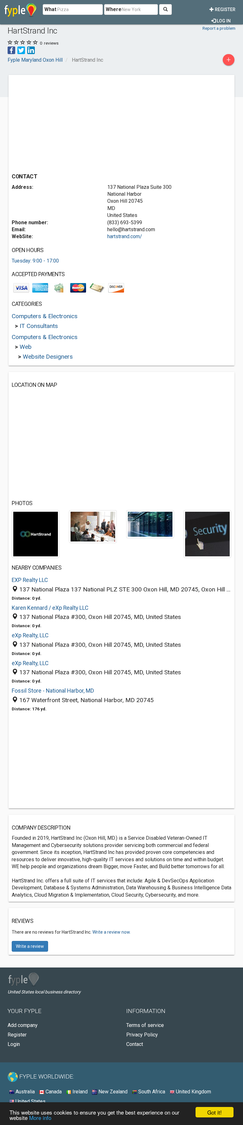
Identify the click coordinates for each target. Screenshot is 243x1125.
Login (14, 1044)
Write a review (30, 946)
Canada (53, 1092)
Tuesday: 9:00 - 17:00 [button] (35, 261)
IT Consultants (39, 326)
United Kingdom (193, 1092)
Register (224, 9)
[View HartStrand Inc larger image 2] (93, 526)
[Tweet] (21, 50)
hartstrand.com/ (124, 236)
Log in (223, 20)
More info (40, 1118)
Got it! (214, 1112)
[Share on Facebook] (11, 50)
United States (30, 1101)
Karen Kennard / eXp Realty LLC (50, 608)
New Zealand (112, 1092)
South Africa (151, 1092)
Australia (24, 1092)
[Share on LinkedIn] (31, 50)
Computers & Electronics (45, 316)
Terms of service (145, 1025)
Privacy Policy (142, 1035)
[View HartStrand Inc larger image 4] (207, 534)
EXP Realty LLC (30, 580)
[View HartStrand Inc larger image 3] (150, 524)
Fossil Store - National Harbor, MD (53, 691)
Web (26, 346)
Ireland (79, 1092)
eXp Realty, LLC (30, 635)
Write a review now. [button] (111, 932)
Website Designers (48, 356)
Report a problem (218, 28)
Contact (134, 1044)
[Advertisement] (65, 122)
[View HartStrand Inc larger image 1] (35, 534)
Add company (23, 1025)
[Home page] (20, 9)
